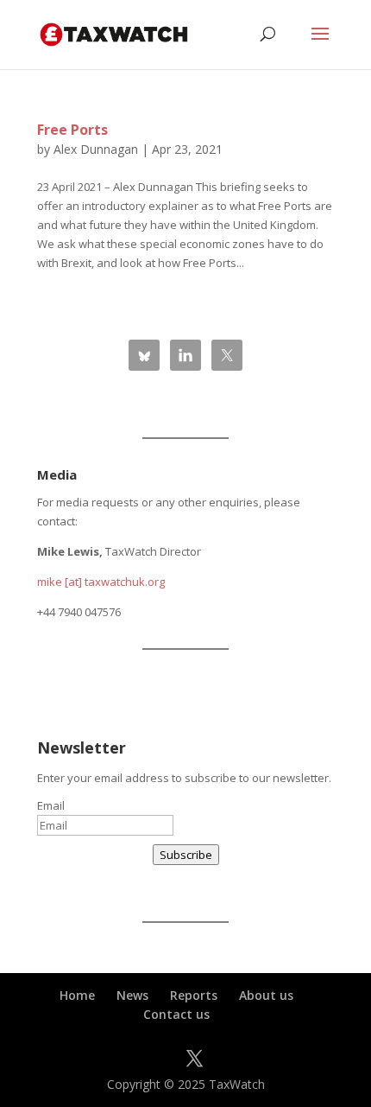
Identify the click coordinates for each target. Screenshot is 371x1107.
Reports (193, 995)
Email (51, 805)
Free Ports (72, 129)
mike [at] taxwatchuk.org (101, 581)
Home (77, 995)
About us (266, 995)
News (132, 995)
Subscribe (186, 854)
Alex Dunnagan (95, 149)
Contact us (176, 1014)
